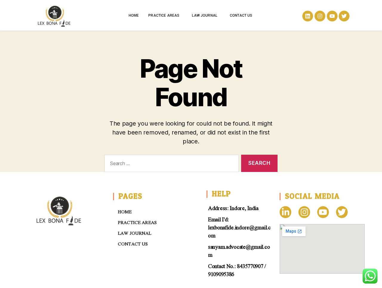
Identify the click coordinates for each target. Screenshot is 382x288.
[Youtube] (332, 16)
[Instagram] (320, 16)
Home (134, 15)
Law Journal (204, 15)
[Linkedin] (307, 16)
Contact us (241, 15)
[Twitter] (344, 16)
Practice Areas (163, 15)
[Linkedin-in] (285, 212)
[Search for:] (170, 165)
